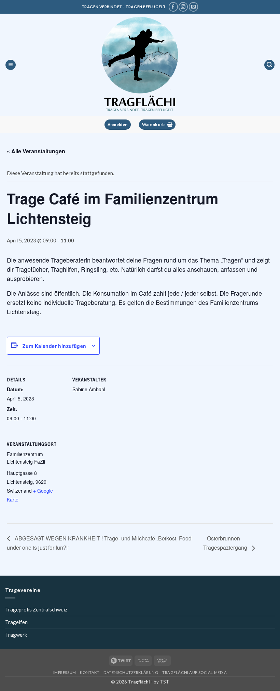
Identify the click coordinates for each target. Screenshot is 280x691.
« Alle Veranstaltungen (36, 151)
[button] (10, 65)
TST (164, 682)
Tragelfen (16, 622)
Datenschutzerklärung (130, 672)
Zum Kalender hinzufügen (54, 345)
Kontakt (89, 672)
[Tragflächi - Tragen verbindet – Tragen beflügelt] (140, 65)
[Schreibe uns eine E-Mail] (193, 7)
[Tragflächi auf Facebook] (173, 7)
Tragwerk (16, 635)
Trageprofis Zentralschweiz (36, 609)
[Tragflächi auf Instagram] (183, 7)
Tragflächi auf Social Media (194, 672)
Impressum (64, 672)
